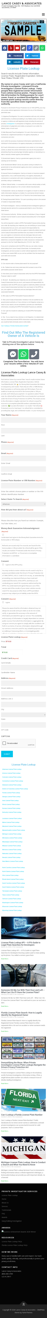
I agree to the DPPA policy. (14, 565)
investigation (10, 123)
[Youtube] (17, 48)
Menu (43, 14)
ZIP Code (4, 730)
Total (3, 647)
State (3, 719)
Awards (4, 1217)
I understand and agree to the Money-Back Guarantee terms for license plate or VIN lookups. (22, 538)
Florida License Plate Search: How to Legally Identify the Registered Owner (21, 1013)
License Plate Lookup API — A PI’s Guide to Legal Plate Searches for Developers (20, 943)
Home (4, 1199)
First (3, 425)
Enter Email (5, 463)
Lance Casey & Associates (22, 3)
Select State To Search (15, 499)
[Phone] (34, 354)
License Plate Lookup (14, 637)
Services (5, 1206)
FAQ (3, 1213)
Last (3, 435)
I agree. (7, 602)
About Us (5, 1203)
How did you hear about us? (17, 509)
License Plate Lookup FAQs (12, 1241)
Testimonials (6, 1210)
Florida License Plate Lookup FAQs (14, 1245)
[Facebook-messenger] (13, 354)
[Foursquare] (30, 48)
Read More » (5, 959)
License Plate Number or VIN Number (21, 480)
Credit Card (10, 658)
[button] (15, 55)
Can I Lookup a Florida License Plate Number (21, 1115)
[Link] (36, 48)
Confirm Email (6, 474)
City (2, 709)
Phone (7, 442)
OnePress (40, 1310)
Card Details (6, 663)
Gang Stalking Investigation (12, 1221)
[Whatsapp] (42, 48)
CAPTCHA (5, 736)
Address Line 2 (7, 698)
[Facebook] (5, 48)
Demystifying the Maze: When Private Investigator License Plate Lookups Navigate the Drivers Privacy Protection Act (23, 1064)
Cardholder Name (8, 672)
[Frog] (23, 48)
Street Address (7, 688)
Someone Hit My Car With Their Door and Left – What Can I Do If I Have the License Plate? (22, 991)
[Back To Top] (24, 1304)
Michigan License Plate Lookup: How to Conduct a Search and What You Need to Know (23, 1163)
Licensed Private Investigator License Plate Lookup (19, 87)
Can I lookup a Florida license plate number (14, 326)
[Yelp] (11, 48)
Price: (3, 641)
